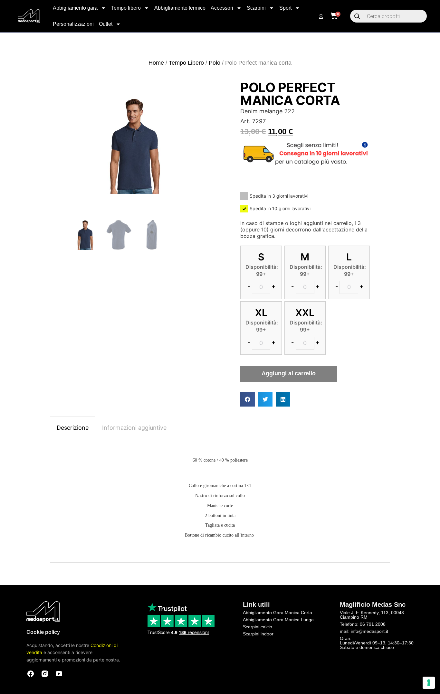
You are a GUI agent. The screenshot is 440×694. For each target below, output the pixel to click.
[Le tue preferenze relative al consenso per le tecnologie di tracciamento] (429, 683)
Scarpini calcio (257, 626)
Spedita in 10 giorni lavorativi (280, 208)
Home (156, 63)
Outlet (105, 24)
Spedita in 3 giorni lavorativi (279, 196)
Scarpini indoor (258, 633)
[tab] (72, 428)
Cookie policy (43, 632)
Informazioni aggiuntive (134, 427)
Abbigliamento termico (180, 8)
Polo (214, 63)
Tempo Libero (186, 63)
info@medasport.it (369, 631)
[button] (247, 399)
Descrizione (73, 427)
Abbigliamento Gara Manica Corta (277, 612)
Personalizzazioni (73, 24)
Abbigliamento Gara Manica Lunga (278, 619)
